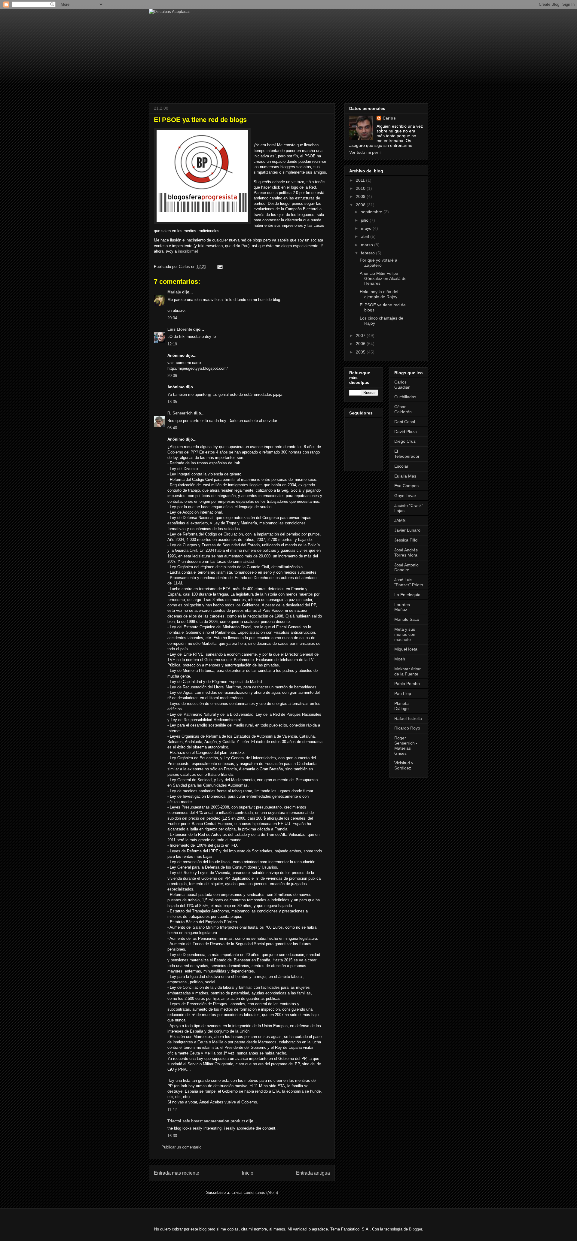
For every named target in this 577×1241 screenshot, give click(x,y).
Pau (244, 246)
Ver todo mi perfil (365, 152)
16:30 (172, 1135)
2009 (361, 196)
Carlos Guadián (402, 385)
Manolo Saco (406, 619)
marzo (367, 244)
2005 (361, 352)
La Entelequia (407, 594)
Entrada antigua (313, 1173)
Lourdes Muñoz (402, 607)
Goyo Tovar (405, 495)
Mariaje (174, 292)
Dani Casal (404, 421)
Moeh (399, 659)
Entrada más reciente (176, 1173)
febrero (368, 252)
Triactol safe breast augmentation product (206, 1121)
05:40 (172, 428)
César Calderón (403, 409)
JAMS (399, 520)
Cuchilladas (405, 396)
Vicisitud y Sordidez (403, 765)
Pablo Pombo (407, 683)
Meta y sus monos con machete (404, 634)
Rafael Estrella (408, 718)
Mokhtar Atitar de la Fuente (407, 671)
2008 (361, 204)
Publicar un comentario (181, 1147)
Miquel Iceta (405, 649)
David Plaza (405, 431)
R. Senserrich (180, 413)
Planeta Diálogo (401, 706)
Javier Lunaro (407, 530)
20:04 (172, 318)
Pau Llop (402, 693)
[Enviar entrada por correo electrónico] (219, 266)
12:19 (172, 344)
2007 (361, 335)
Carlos (389, 118)
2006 (361, 343)
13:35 (172, 401)
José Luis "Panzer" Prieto (408, 582)
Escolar (401, 466)
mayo (367, 228)
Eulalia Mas (405, 476)
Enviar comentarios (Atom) (254, 1192)
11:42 (172, 1109)
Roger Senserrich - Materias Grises (405, 745)
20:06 (172, 375)
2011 (361, 180)
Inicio (247, 1173)
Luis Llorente (179, 329)
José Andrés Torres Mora (406, 552)
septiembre (372, 211)
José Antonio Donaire (406, 567)
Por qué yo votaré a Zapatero (378, 263)
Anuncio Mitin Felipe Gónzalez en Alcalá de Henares (383, 278)
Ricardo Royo (407, 728)
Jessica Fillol (406, 540)
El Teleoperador (407, 454)
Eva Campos (406, 485)
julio (365, 220)
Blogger (415, 1229)
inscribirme (187, 251)
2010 (361, 188)
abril (365, 236)
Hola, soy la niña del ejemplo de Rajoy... (380, 294)
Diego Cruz (405, 441)
